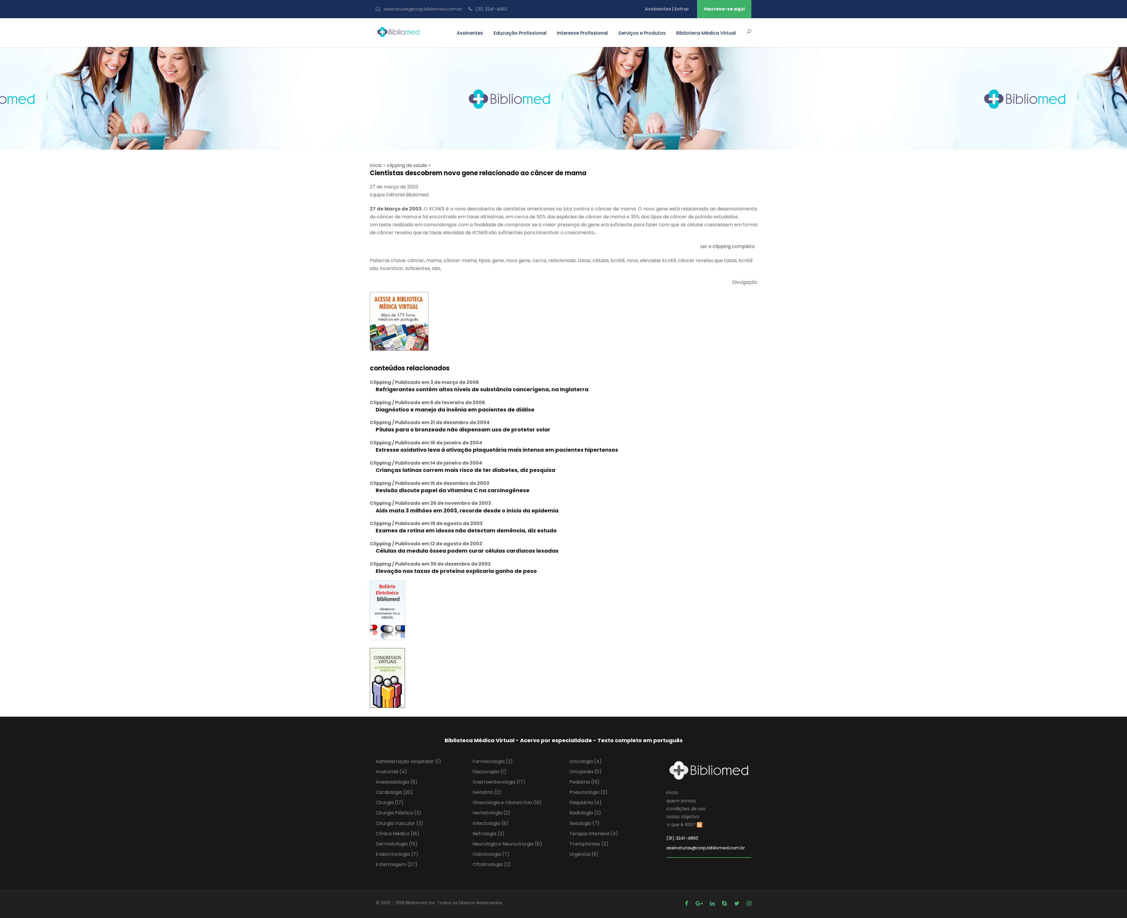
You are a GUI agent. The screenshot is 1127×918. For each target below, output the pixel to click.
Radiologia (585, 812)
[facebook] (687, 903)
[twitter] (737, 903)
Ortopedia (585, 771)
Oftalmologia (492, 864)
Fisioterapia (489, 771)
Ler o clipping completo (727, 246)
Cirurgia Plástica (398, 812)
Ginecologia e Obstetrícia (507, 802)
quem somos (681, 800)
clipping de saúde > (409, 165)
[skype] (725, 903)
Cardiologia (394, 792)
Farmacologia (493, 761)
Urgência (583, 854)
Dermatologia (397, 844)
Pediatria (584, 782)
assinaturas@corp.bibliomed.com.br (423, 9)
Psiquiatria (585, 802)
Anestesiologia (397, 782)
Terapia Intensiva (593, 833)
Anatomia (391, 771)
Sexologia (584, 823)
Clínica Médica (397, 833)
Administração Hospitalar (408, 761)
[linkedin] (713, 903)
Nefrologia (489, 833)
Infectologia (491, 823)
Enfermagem (396, 864)
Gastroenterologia (499, 782)
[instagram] (749, 903)
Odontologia (491, 854)
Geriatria (487, 792)
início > (378, 165)
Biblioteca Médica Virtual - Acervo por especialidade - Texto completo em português (564, 740)
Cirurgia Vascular (399, 823)
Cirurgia (390, 802)
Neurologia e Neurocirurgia (507, 844)
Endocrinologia (397, 854)
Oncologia (585, 761)
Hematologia (491, 812)
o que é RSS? (681, 824)
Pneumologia (588, 792)
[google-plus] (700, 903)
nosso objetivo (682, 816)
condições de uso (686, 808)
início (672, 792)
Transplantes (588, 844)
